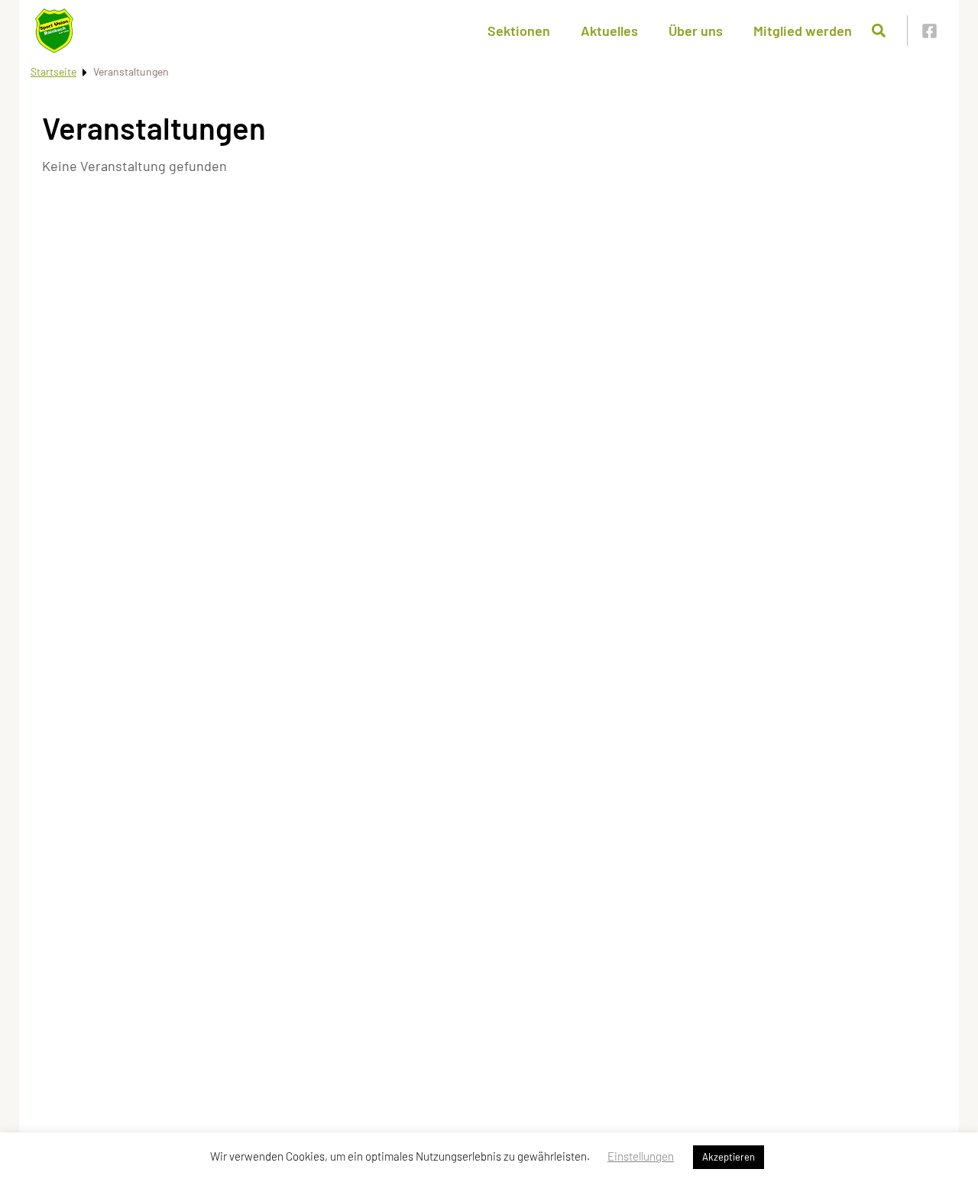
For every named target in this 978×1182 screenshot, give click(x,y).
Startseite (53, 71)
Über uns (696, 30)
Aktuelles (609, 30)
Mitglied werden (802, 30)
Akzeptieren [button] (728, 1157)
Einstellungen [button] (640, 1156)
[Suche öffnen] (878, 30)
